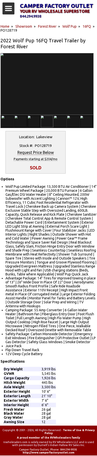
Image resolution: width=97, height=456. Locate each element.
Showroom (23, 26)
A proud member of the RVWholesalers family (48, 437)
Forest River (47, 26)
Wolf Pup (69, 26)
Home (4, 26)
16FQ (87, 26)
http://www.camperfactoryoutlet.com (48, 452)
